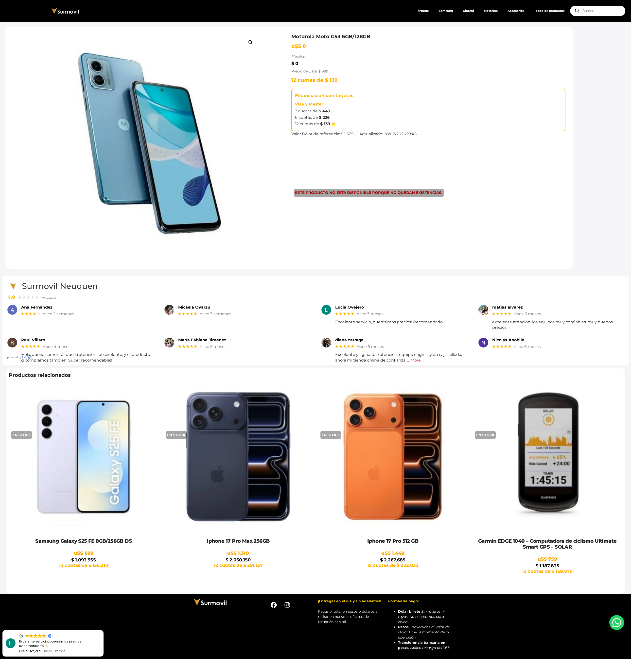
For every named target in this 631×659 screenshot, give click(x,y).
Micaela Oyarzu (194, 307)
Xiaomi (468, 11)
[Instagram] (287, 605)
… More (414, 360)
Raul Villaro (33, 340)
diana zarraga (349, 340)
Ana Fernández (37, 307)
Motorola (491, 11)
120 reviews (48, 298)
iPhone (423, 11)
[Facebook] (273, 605)
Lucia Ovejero (349, 307)
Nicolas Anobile (508, 340)
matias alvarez (507, 307)
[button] (250, 42)
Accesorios (516, 11)
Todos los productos (549, 11)
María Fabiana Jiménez (202, 340)
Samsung (446, 11)
